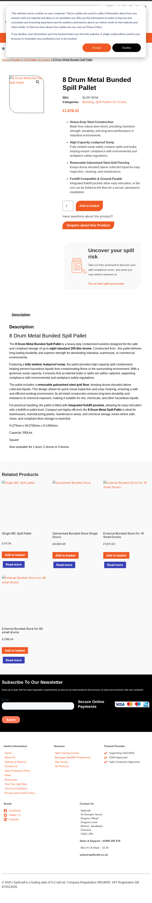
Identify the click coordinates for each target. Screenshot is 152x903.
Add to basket (89, 205)
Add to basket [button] (15, 555)
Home (5, 59)
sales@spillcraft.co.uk (94, 854)
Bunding (16, 59)
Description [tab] (21, 315)
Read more (14, 564)
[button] (37, 82)
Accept (96, 47)
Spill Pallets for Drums (37, 59)
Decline (126, 47)
